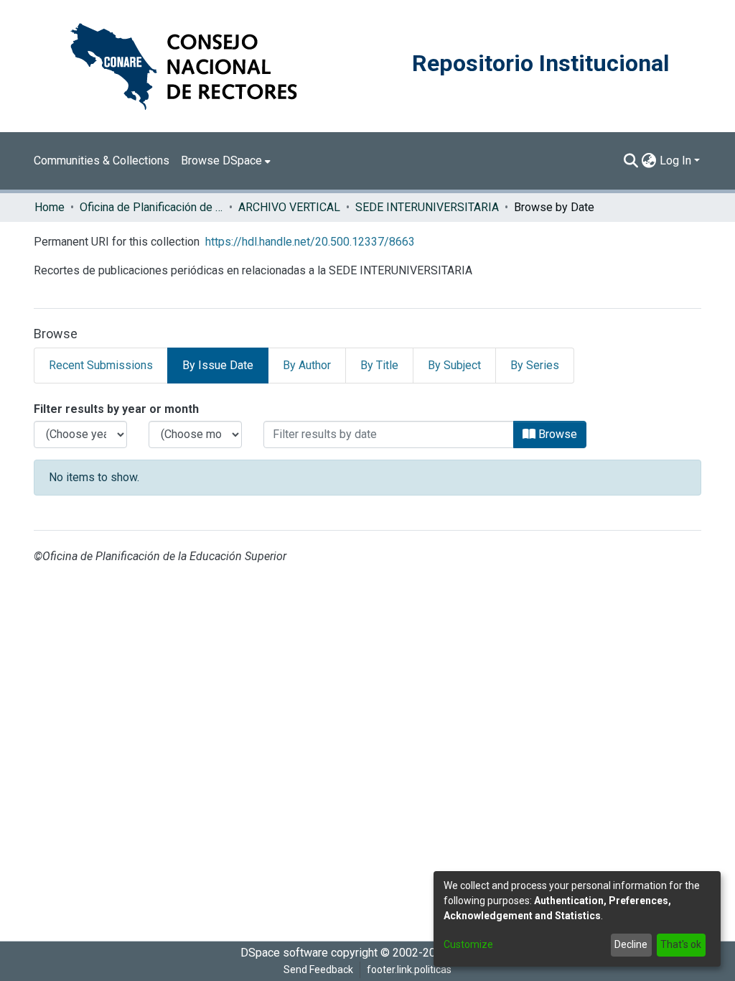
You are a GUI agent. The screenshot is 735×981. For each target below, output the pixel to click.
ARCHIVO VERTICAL (289, 207)
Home (49, 207)
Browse (556, 434)
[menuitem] (226, 161)
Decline (630, 944)
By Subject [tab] (454, 365)
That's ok (680, 944)
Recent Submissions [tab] (101, 365)
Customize (468, 944)
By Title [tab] (379, 365)
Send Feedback (318, 969)
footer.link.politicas (409, 969)
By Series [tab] (534, 365)
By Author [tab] (307, 365)
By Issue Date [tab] (217, 365)
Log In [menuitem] (675, 160)
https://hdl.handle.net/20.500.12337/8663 (310, 241)
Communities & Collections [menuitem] (101, 160)
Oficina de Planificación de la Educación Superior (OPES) (151, 207)
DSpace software (284, 952)
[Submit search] (631, 160)
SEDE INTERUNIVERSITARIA (427, 207)
